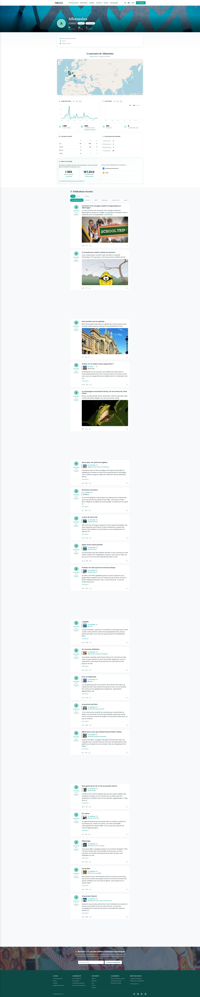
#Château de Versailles (94, 873)
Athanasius (76, 211)
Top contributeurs (76, 978)
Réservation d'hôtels (116, 983)
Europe (93, 985)
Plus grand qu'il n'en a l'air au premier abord (99, 786)
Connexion (141, 3)
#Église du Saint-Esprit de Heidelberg (98, 467)
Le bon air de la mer (90, 517)
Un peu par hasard (89, 896)
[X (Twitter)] (141, 994)
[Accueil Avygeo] (58, 3)
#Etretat (90, 626)
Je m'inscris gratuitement (113, 962)
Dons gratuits (114, 3)
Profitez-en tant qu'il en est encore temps (98, 567)
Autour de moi (74, 3)
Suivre (76, 214)
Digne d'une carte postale (92, 545)
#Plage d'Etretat (92, 572)
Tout (73, 196)
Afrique (93, 978)
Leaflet (132, 94)
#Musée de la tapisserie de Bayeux (98, 654)
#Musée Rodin (92, 790)
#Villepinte (86, 494)
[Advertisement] (100, 304)
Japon (126, 200)
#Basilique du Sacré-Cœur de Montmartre (100, 900)
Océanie (94, 987)
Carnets (87, 196)
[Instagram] (138, 994)
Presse (55, 981)
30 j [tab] (77, 101)
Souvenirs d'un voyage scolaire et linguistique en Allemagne (101, 207)
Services (106, 3)
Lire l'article (108, 215)
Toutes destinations (76, 200)
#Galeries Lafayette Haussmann (97, 736)
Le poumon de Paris (90, 704)
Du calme (85, 813)
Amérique (94, 981)
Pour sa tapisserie (89, 677)
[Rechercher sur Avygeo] (125, 2)
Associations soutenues (78, 983)
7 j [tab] (73, 101)
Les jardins (86, 868)
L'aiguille (85, 622)
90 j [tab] (80, 101)
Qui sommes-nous (58, 978)
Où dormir (99, 3)
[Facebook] (134, 994)
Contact (55, 983)
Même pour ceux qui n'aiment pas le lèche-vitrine (102, 732)
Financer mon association (78, 985)
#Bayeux (90, 681)
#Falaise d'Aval (92, 549)
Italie (96, 200)
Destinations (83, 3)
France (88, 200)
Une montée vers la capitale (93, 321)
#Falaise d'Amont (93, 522)
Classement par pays (89, 129)
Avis (79, 196)
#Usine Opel (91, 368)
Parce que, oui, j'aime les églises (94, 462)
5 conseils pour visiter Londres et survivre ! (99, 252)
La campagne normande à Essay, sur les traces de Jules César (104, 392)
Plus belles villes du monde (118, 978)
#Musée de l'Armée (93, 818)
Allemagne (105, 200)
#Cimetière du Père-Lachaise (96, 845)
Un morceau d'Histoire (90, 649)
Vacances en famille (116, 981)
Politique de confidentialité (137, 981)
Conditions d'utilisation (136, 978)
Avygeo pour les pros (58, 985)
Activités (91, 3)
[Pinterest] (145, 994)
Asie (93, 983)
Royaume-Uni (116, 200)
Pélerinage (86, 841)
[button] (59, 61)
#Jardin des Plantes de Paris (96, 709)
